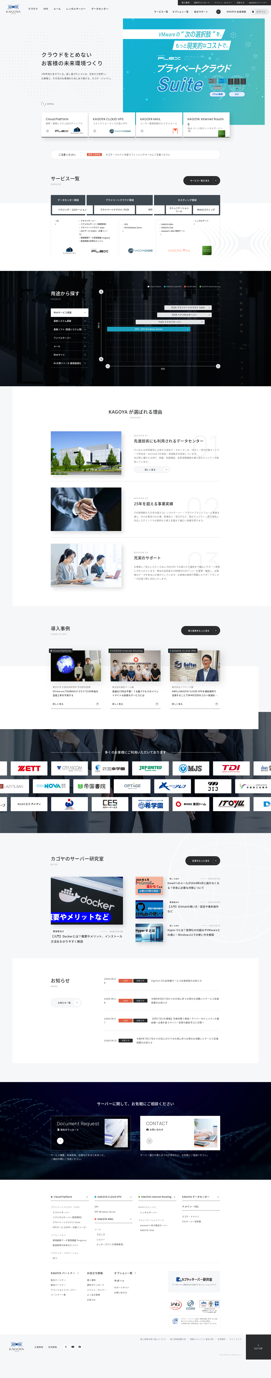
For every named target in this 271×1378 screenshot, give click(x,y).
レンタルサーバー (148, 1212)
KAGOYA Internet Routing (156, 1197)
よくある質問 (93, 1294)
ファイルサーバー (62, 337)
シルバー (100, 1239)
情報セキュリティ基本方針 (202, 1339)
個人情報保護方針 (178, 1339)
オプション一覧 (180, 11)
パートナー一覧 (58, 1294)
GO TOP (258, 1348)
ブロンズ (100, 1234)
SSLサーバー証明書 (191, 1221)
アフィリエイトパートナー (64, 1289)
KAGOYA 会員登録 (236, 11)
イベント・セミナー (223, 2)
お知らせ (241, 2)
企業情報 (39, 1346)
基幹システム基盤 (62, 320)
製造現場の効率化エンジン (92, 241)
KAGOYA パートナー (258, 2)
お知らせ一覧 (64, 1002)
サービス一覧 (161, 11)
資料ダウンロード (202, 2)
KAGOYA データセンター (196, 1197)
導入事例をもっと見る (199, 630)
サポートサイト (121, 1287)
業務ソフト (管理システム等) (68, 329)
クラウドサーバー (88, 220)
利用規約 (222, 1339)
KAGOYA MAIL (167, 224)
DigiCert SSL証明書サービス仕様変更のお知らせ (176, 980)
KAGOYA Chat (167, 227)
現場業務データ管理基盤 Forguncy (95, 237)
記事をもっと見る (201, 860)
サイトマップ (236, 1339)
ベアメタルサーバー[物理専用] (93, 224)
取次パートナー (58, 1279)
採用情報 (52, 1346)
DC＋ (55, 1258)
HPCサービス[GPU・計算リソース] (69, 1227)
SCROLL (50, 104)
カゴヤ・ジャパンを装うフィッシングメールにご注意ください (138, 154)
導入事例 (186, 2)
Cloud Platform (63, 1197)
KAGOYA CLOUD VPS (110, 1197)
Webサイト (59, 354)
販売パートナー (58, 1284)
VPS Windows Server (105, 1211)
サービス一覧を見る (200, 180)
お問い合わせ (120, 1292)
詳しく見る (150, 469)
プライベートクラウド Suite (92, 227)
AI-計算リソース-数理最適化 (67, 363)
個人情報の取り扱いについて (153, 1339)
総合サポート (201, 11)
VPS (126, 224)
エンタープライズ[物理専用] (109, 1244)
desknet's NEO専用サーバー (154, 1225)
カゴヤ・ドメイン (190, 1216)
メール (57, 346)
